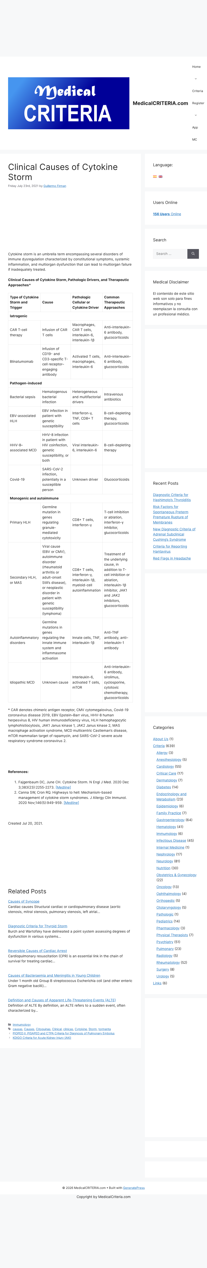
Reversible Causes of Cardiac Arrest (37, 951)
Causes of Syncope (23, 901)
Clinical (57, 1029)
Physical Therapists (172, 935)
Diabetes (163, 787)
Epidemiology (167, 806)
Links (157, 983)
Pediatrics (164, 921)
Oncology (164, 887)
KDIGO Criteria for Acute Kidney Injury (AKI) (42, 1037)
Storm (93, 1029)
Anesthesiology (168, 760)
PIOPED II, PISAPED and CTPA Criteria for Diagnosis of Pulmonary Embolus (64, 1033)
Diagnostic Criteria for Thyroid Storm (37, 926)
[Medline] (63, 787)
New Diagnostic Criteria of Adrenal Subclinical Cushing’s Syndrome (174, 534)
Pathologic (164, 914)
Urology (162, 976)
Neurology (164, 861)
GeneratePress (134, 1188)
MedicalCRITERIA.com (160, 103)
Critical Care (166, 773)
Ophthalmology (168, 894)
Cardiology (165, 766)
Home (196, 67)
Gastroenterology (170, 820)
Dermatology (166, 780)
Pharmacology (168, 928)
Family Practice (168, 813)
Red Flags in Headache (172, 558)
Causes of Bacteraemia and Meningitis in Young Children (54, 975)
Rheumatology (168, 963)
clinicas (68, 1029)
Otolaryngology (168, 907)
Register (198, 103)
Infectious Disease (171, 841)
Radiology (164, 956)
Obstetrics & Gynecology (176, 875)
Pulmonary (165, 949)
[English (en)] (160, 176)
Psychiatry (164, 942)
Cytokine (81, 1029)
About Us (160, 739)
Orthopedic (165, 901)
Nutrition (163, 868)
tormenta (104, 1029)
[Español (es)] (155, 176)
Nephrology (165, 854)
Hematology (166, 827)
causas (17, 1029)
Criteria (197, 91)
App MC (195, 133)
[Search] (193, 254)
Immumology (22, 1024)
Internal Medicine (170, 847)
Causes (29, 1029)
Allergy (162, 753)
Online (167, 214)
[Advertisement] (103, 28)
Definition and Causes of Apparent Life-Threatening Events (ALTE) (62, 1000)
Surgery (162, 969)
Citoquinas (43, 1029)
